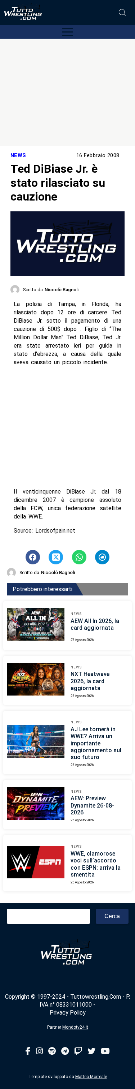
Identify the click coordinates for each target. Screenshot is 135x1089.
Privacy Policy (68, 1012)
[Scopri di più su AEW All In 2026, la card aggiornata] (35, 625)
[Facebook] (28, 1051)
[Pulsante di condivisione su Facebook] (33, 557)
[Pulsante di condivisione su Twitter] (56, 557)
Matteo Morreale (91, 1076)
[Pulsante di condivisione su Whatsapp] (79, 557)
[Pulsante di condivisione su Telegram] (102, 557)
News (18, 155)
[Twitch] (78, 1051)
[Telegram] (65, 1051)
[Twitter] (91, 1051)
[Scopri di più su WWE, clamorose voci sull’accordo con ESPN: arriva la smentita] (35, 863)
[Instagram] (39, 1051)
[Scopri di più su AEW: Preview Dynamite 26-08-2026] (35, 804)
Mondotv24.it (75, 1027)
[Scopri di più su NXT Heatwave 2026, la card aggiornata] (35, 680)
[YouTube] (105, 1051)
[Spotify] (52, 1051)
